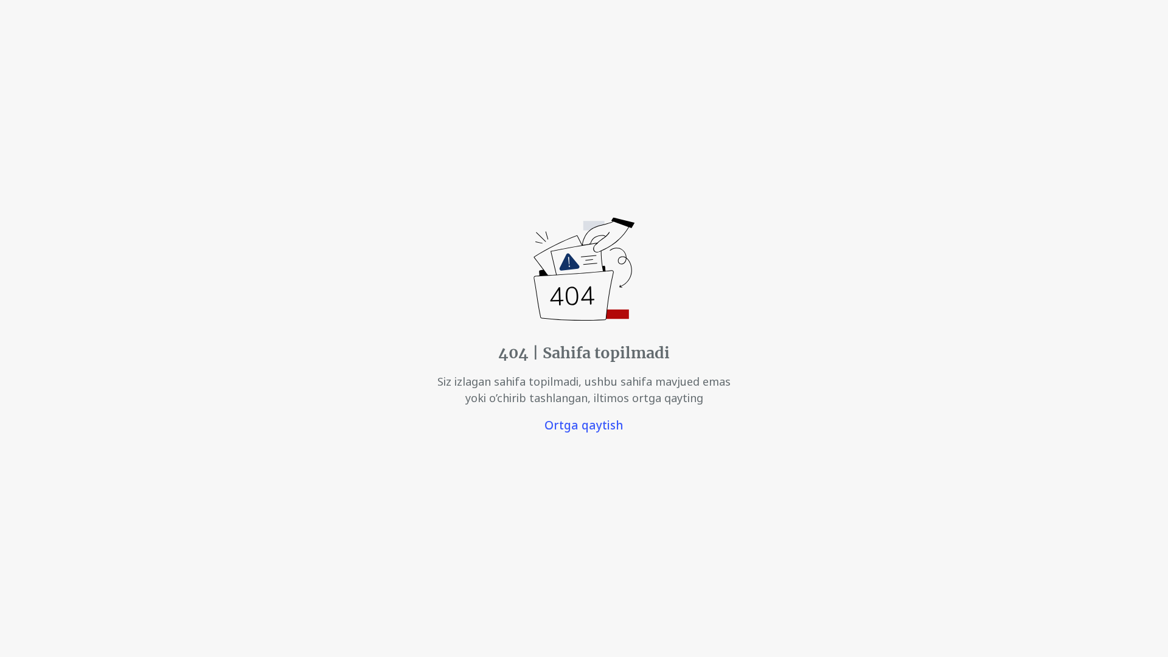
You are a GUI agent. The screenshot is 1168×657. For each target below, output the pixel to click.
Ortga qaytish (584, 425)
